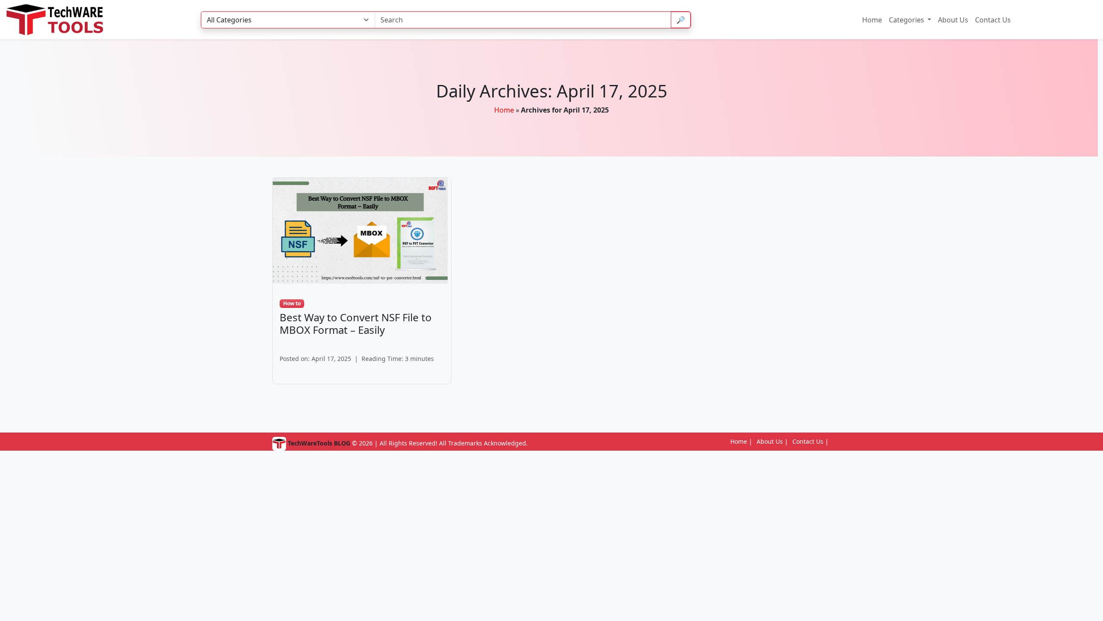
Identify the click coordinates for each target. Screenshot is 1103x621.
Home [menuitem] (872, 20)
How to (292, 303)
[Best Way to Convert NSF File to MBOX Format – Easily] (360, 230)
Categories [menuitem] (907, 20)
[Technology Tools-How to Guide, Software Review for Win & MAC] (61, 19)
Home (504, 110)
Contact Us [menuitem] (993, 20)
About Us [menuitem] (953, 20)
